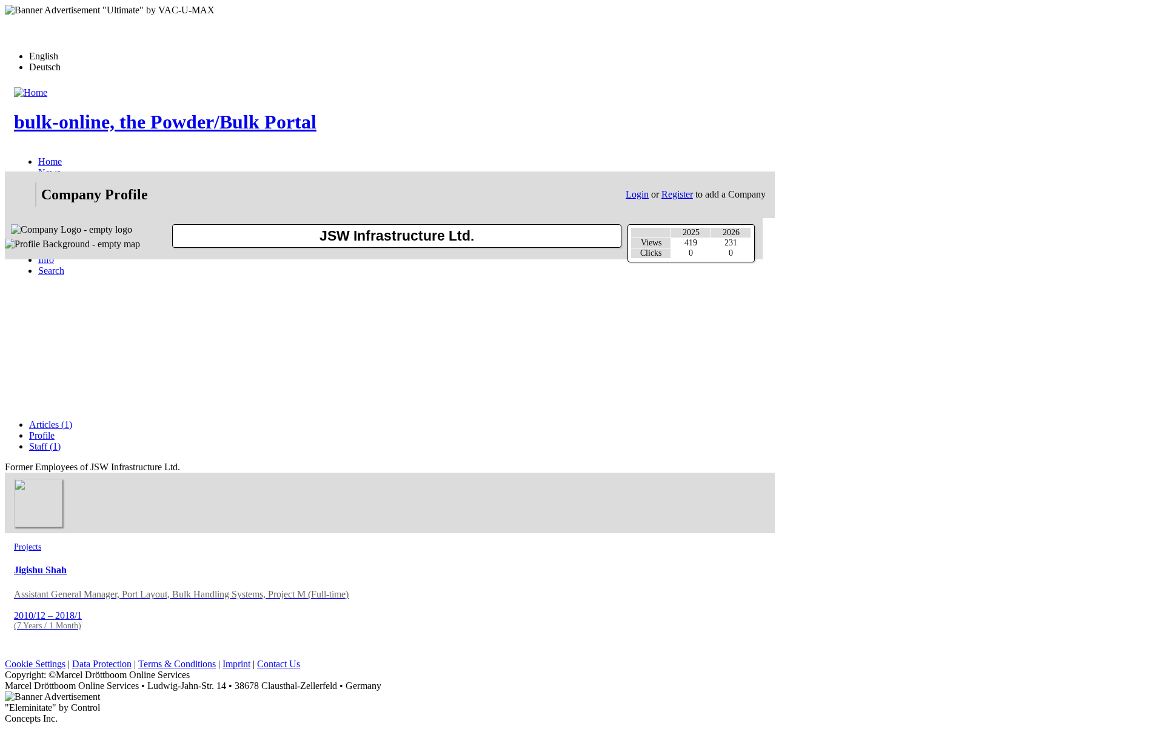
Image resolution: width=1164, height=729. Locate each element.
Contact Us (278, 664)
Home (50, 161)
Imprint (236, 664)
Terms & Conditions (177, 664)
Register (677, 194)
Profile (42, 435)
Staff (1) (45, 446)
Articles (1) (50, 424)
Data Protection (102, 664)
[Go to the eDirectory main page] (20, 194)
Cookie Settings (35, 664)
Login (637, 194)
